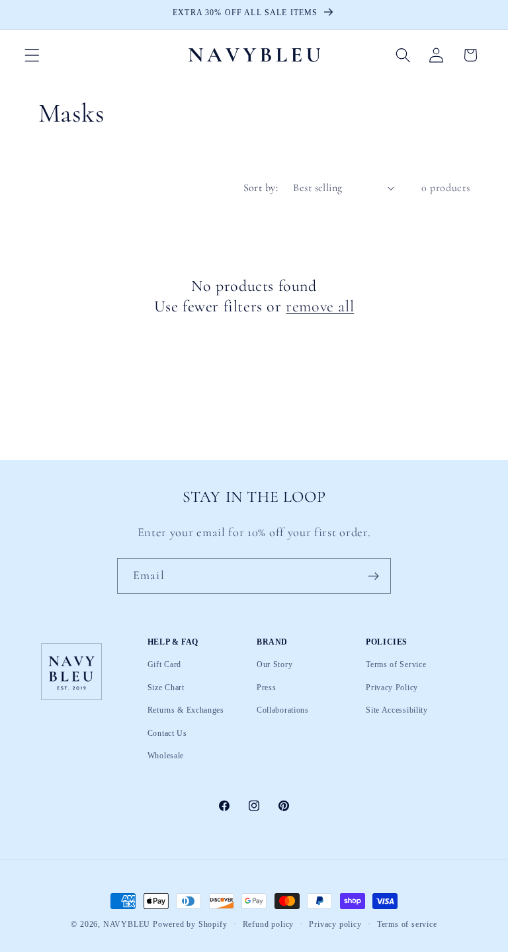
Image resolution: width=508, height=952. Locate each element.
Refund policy (268, 925)
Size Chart (166, 687)
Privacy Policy (392, 687)
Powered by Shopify (190, 924)
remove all (320, 306)
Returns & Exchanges (186, 710)
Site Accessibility (396, 710)
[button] (32, 55)
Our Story (274, 665)
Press (266, 687)
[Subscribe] (373, 576)
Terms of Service (396, 665)
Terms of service (407, 925)
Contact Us (167, 733)
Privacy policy (335, 925)
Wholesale (166, 755)
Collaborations (283, 710)
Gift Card (164, 665)
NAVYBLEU (126, 924)
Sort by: (260, 187)
